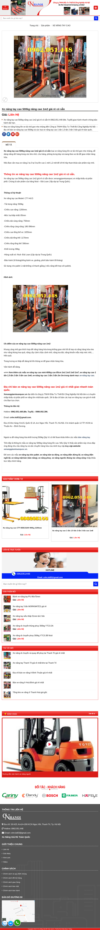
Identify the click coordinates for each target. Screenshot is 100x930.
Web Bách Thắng (67, 929)
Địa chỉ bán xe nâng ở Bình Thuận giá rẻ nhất (32, 673)
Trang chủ (34, 25)
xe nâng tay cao (87, 375)
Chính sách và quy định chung (15, 874)
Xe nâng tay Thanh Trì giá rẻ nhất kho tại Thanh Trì (34, 663)
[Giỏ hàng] (96, 8)
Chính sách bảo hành (11, 890)
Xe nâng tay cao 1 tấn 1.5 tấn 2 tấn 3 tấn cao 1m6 (72, 531)
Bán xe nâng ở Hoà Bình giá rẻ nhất (28, 682)
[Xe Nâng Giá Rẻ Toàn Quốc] (51, 7)
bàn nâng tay (84, 437)
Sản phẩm (45, 25)
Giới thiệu (7, 853)
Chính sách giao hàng (11, 882)
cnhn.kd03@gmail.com (53, 577)
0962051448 (23, 573)
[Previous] (2, 513)
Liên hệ (6, 849)
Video (5, 862)
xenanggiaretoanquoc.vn (15, 449)
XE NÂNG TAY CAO (61, 25)
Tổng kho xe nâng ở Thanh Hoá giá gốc (30, 692)
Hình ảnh (6, 858)
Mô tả (9, 145)
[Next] (98, 513)
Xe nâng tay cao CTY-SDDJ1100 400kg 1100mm (22, 528)
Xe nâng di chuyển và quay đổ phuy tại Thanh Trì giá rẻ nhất (39, 653)
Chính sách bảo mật (11, 886)
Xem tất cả (92, 713)
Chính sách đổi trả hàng (12, 878)
